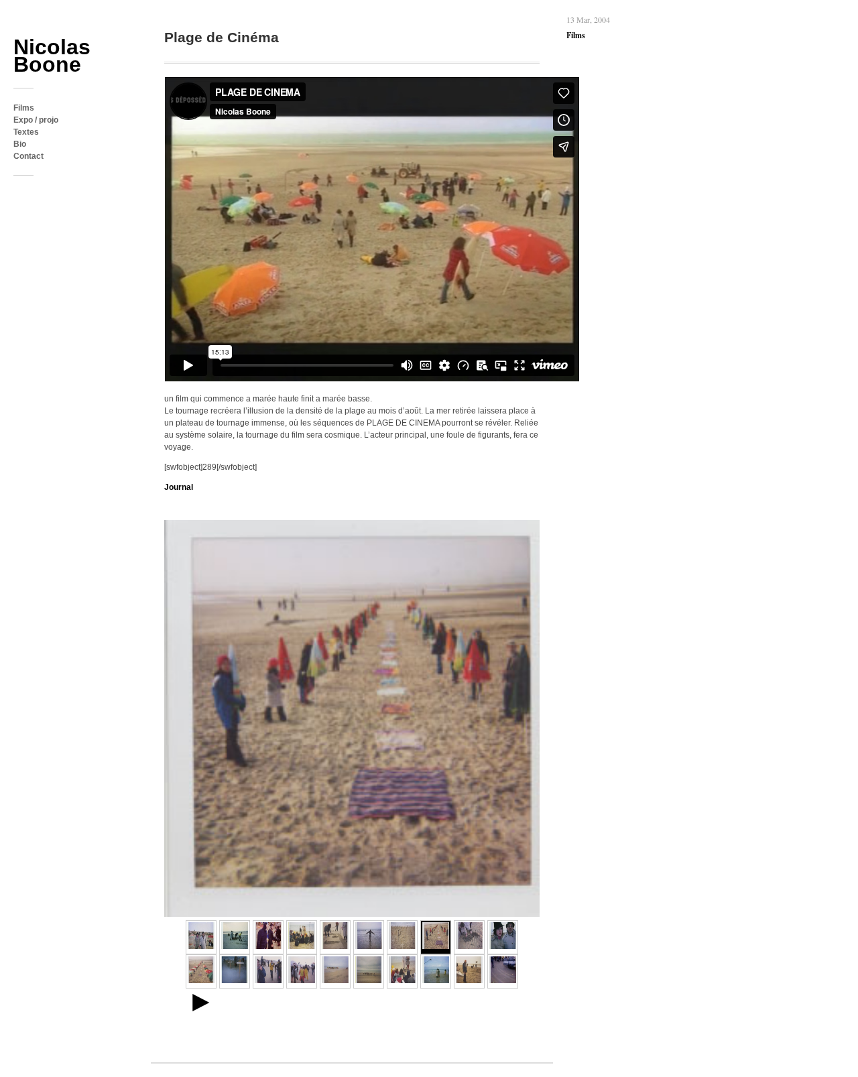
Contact (28, 156)
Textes (26, 132)
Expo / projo (35, 120)
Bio (19, 144)
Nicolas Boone (51, 55)
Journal (178, 487)
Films (23, 108)
